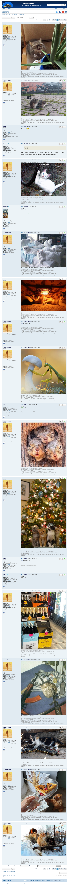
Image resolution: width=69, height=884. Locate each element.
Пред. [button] (47, 20)
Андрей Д (5, 126)
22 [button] (64, 20)
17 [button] (53, 20)
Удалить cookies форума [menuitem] (47, 880)
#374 (22, 558)
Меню (5, 8)
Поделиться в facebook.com (60, 12)
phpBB (16, 883)
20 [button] (59, 20)
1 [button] (49, 20)
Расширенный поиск (64, 5)
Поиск (62, 5)
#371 (22, 404)
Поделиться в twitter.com (57, 12)
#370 (22, 347)
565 (9, 132)
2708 (9, 410)
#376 (22, 590)
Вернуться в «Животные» (9, 871)
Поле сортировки (33, 865)
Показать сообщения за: (14, 865)
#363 (22, 126)
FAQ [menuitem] (10, 8)
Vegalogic (24, 883)
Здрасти (5, 12)
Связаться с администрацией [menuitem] (33, 880)
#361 (22, 22)
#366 (22, 206)
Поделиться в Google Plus (63, 12)
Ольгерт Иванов (7, 23)
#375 (22, 574)
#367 (22, 232)
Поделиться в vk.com (66, 12)
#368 (22, 278)
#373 (22, 477)
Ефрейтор (5, 206)
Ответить (5, 18)
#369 (22, 321)
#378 (22, 727)
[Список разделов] (12, 4)
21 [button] (62, 20)
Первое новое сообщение (28, 19)
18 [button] (55, 20)
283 (9, 149)
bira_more (5, 143)
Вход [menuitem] (65, 8)
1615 (9, 222)
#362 (22, 80)
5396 (9, 38)
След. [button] (66, 20)
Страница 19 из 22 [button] (44, 20)
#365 (22, 159)
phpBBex (9, 883)
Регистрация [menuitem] (59, 8)
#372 (22, 420)
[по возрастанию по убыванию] (51, 865)
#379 (22, 769)
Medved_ (5, 404)
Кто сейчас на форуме (8, 875)
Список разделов (7, 880)
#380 (22, 823)
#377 (22, 659)
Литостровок (28, 4)
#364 (22, 143)
